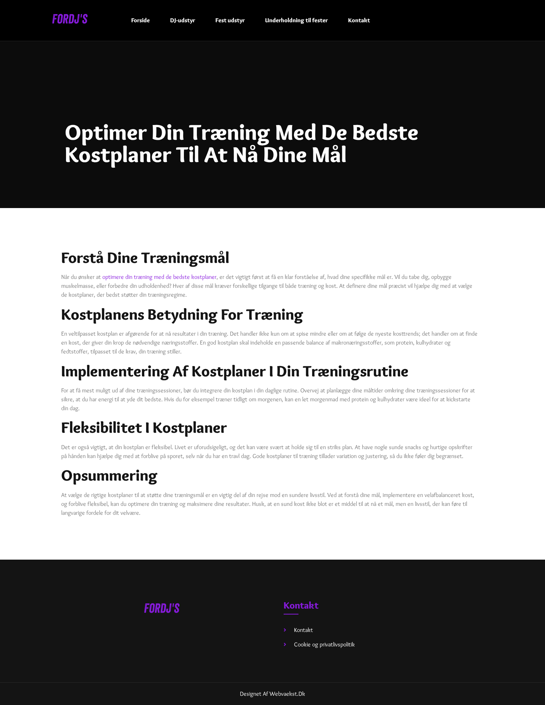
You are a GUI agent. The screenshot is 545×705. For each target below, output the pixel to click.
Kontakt (359, 20)
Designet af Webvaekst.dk (272, 693)
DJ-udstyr (182, 20)
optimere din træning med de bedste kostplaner (159, 276)
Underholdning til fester (296, 20)
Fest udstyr (230, 20)
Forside (140, 20)
